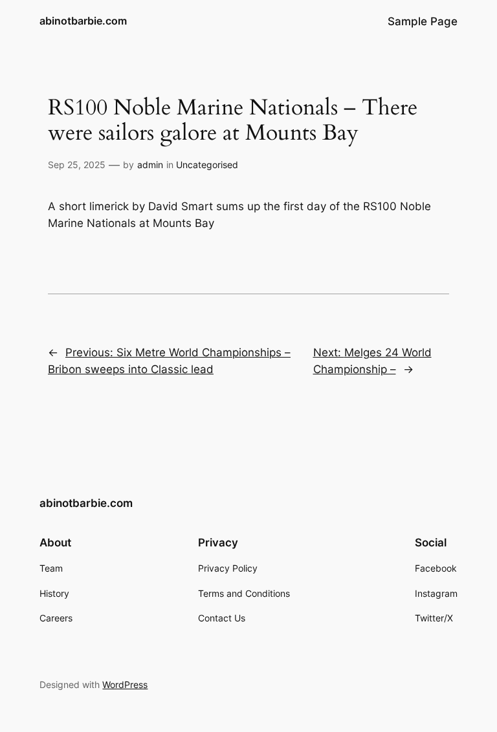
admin (150, 164)
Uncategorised (207, 164)
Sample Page (423, 21)
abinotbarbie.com (83, 20)
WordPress (125, 684)
